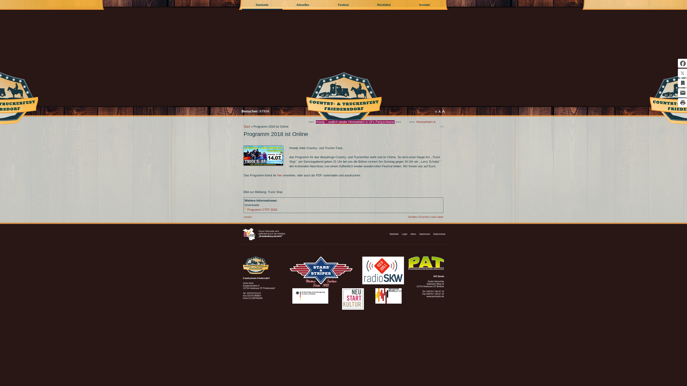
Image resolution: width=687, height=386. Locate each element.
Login (404, 234)
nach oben (437, 216)
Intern (413, 234)
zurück (248, 216)
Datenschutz (439, 234)
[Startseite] (343, 109)
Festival (343, 4)
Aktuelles (302, 4)
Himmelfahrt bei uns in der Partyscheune (413, 122)
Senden (412, 216)
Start (247, 126)
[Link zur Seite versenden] (436, 126)
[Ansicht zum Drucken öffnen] (441, 126)
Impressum (424, 234)
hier (279, 175)
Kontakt (424, 4)
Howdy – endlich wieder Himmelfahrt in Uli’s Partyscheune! (325, 122)
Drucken (424, 216)
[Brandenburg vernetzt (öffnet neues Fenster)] (263, 239)
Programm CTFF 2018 (262, 209)
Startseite (262, 4)
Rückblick (384, 4)
